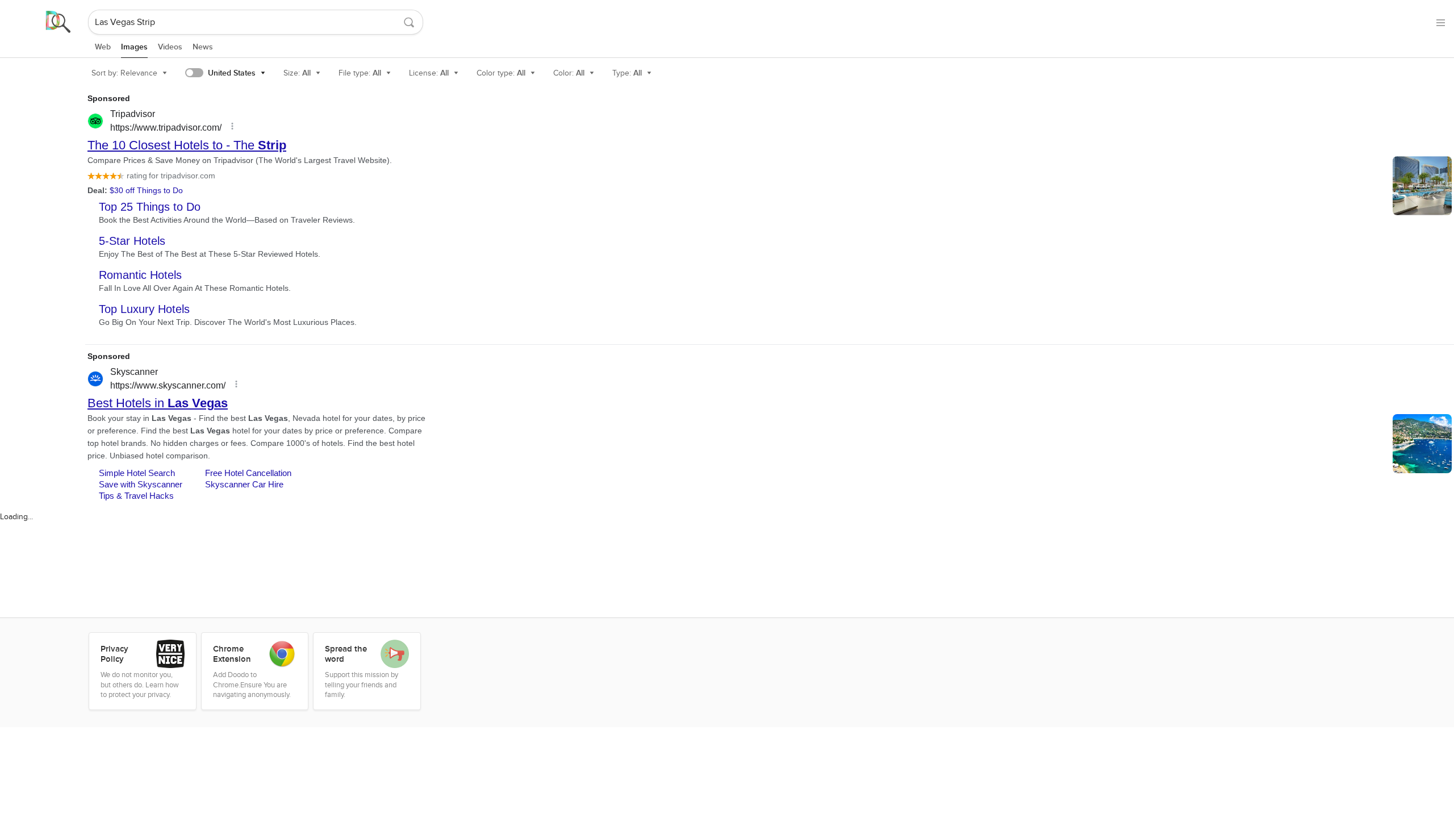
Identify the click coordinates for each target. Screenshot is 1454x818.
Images (134, 47)
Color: (568, 73)
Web (103, 47)
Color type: (501, 73)
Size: (297, 73)
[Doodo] (44, 22)
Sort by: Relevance (124, 73)
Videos (170, 47)
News (203, 47)
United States (232, 73)
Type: (627, 73)
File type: (360, 73)
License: (429, 73)
